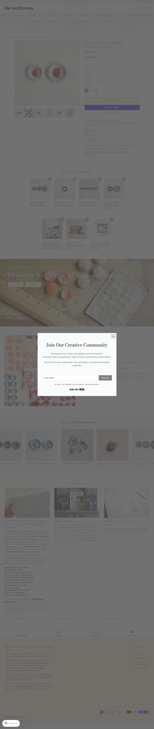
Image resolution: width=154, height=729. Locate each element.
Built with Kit (77, 389)
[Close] (113, 336)
